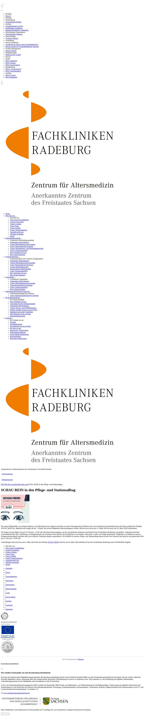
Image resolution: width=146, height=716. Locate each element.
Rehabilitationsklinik (12, 238)
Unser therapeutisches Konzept (21, 285)
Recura (8, 16)
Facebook (9, 605)
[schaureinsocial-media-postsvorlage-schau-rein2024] (15, 522)
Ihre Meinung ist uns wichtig (20, 314)
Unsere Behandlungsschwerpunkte (22, 244)
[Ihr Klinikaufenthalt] (20, 298)
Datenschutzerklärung (18, 332)
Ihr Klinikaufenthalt (12, 298)
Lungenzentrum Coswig (14, 26)
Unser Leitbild (15, 228)
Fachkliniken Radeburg (13, 28)
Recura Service (10, 51)
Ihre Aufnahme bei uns (18, 253)
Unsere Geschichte (17, 222)
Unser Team (14, 226)
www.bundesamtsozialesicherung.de (16, 693)
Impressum (9, 581)
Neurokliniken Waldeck (14, 34)
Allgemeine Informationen (19, 242)
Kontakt (8, 318)
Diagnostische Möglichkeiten (20, 269)
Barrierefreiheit (15, 336)
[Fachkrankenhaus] (19, 257)
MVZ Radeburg (11, 77)
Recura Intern (10, 597)
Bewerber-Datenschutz (18, 339)
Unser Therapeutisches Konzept (21, 246)
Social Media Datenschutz (19, 334)
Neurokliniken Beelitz (13, 22)
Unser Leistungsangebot (18, 251)
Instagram (9, 609)
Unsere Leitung (15, 224)
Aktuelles (8, 568)
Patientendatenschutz (17, 316)
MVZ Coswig (10, 75)
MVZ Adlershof (11, 61)
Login (7, 593)
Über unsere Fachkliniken (19, 220)
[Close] (2, 10)
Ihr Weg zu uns (15, 328)
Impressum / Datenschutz (19, 330)
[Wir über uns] (16, 216)
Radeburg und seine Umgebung (21, 312)
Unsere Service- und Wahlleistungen (23, 308)
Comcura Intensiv (11, 38)
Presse (12, 236)
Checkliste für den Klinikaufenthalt (22, 304)
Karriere (8, 601)
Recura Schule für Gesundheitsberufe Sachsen (22, 47)
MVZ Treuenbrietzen (13, 71)
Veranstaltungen (11, 577)
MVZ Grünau (10, 63)
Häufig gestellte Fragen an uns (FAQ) (23, 310)
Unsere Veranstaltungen (18, 230)
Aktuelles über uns (16, 232)
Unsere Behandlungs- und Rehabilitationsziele (26, 248)
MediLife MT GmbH (13, 55)
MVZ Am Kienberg (12, 65)
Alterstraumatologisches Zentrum (17, 291)
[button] (8, 639)
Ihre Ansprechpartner (17, 255)
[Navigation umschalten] (2, 81)
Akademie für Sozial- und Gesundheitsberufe (21, 44)
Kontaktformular (16, 324)
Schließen (5, 714)
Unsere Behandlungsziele (19, 267)
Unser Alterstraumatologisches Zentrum (24, 296)
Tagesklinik (9, 277)
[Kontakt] (12, 318)
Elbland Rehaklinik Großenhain (16, 30)
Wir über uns (10, 216)
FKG (3, 484)
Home (7, 214)
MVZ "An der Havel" (13, 69)
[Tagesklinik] (15, 277)
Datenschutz (9, 585)
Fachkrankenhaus (11, 257)
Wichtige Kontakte (16, 234)
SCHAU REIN (53, 542)
